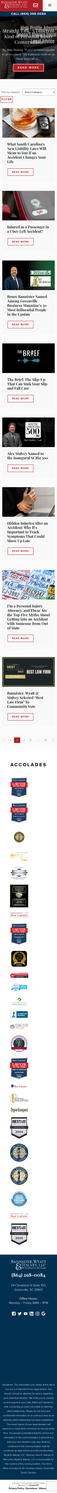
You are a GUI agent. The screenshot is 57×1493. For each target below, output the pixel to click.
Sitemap (43, 1488)
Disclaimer (31, 1488)
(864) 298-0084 (28, 1275)
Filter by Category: (10, 92)
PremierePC (34, 1485)
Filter (7, 99)
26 (45, 740)
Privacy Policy (16, 1488)
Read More (28, 67)
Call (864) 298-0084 (28, 14)
